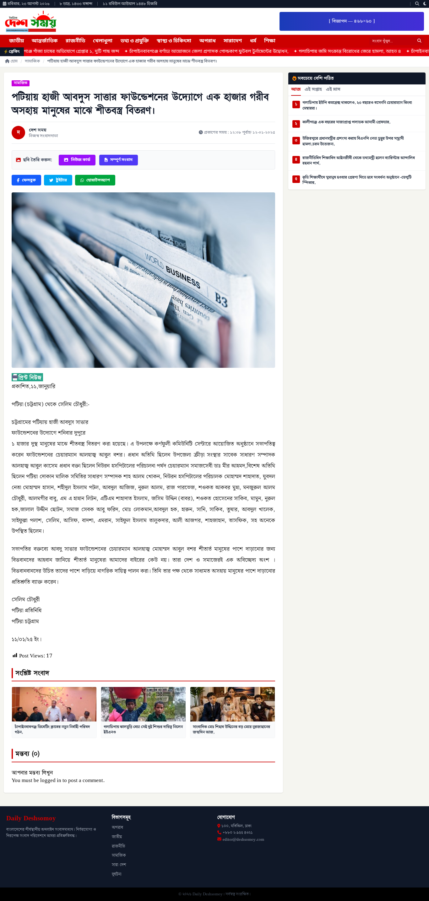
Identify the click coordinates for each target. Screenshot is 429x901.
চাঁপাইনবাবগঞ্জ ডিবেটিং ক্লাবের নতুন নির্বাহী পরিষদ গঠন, (52, 730)
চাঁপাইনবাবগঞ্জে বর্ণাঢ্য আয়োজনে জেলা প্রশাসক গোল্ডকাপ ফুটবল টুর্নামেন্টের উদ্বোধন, (172, 52)
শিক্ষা (269, 41)
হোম (14, 61)
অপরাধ (207, 41)
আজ (296, 90)
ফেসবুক (29, 180)
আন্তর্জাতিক (44, 41)
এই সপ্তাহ (313, 90)
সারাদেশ (233, 41)
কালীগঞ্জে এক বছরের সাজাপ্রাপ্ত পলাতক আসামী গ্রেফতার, (346, 122)
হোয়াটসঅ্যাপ (98, 180)
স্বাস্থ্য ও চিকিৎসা (174, 41)
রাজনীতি (75, 41)
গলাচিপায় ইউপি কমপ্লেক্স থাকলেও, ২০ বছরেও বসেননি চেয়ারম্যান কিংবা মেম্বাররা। (357, 105)
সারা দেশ (119, 864)
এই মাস (333, 90)
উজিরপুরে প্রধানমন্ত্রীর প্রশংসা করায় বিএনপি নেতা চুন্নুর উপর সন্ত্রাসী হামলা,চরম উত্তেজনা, (353, 141)
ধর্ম (253, 41)
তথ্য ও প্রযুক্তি (135, 41)
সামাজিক (32, 61)
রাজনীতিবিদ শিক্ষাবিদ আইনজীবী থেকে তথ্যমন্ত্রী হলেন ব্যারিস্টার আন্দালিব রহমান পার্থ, (358, 160)
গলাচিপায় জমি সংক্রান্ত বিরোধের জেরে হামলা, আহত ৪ (313, 52)
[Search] (417, 4)
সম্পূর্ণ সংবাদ (121, 160)
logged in (50, 780)
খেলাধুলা (102, 41)
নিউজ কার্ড (80, 160)
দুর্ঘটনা (117, 874)
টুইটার (61, 180)
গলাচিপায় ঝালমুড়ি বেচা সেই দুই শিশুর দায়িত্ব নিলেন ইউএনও (143, 730)
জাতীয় (16, 41)
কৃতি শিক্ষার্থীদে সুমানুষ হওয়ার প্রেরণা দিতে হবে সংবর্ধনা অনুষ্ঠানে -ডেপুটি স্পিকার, (356, 180)
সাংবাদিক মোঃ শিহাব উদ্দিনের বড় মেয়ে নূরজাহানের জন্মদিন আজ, (231, 730)
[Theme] (424, 4)
